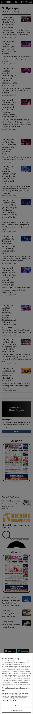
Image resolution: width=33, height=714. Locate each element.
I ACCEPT (16, 705)
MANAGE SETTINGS (16, 710)
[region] (16, 683)
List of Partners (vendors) (9, 700)
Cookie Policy (26, 678)
